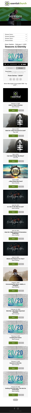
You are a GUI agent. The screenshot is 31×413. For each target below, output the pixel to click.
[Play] (5, 64)
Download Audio (20, 72)
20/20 (13, 71)
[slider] (13, 64)
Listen (21, 68)
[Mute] (21, 64)
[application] (15, 64)
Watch (11, 68)
